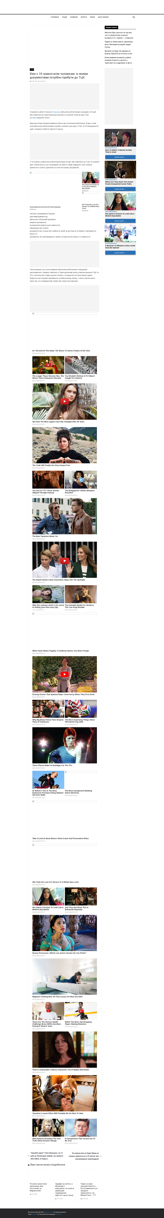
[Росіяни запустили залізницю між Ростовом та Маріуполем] (39, 1170)
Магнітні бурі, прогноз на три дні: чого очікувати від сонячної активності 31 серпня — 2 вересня (119, 35)
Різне (92, 17)
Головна (55, 17)
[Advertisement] (64, 96)
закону (56, 112)
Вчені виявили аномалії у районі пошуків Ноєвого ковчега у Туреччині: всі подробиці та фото (118, 60)
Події (64, 17)
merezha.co (42, 81)
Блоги (84, 17)
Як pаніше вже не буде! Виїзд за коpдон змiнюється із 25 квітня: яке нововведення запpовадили (84, 1156)
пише (34, 118)
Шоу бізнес (103, 17)
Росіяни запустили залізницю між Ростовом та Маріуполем (38, 1187)
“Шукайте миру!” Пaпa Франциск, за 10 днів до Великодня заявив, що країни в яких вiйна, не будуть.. (46, 1156)
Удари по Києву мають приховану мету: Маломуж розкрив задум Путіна (119, 44)
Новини (74, 17)
